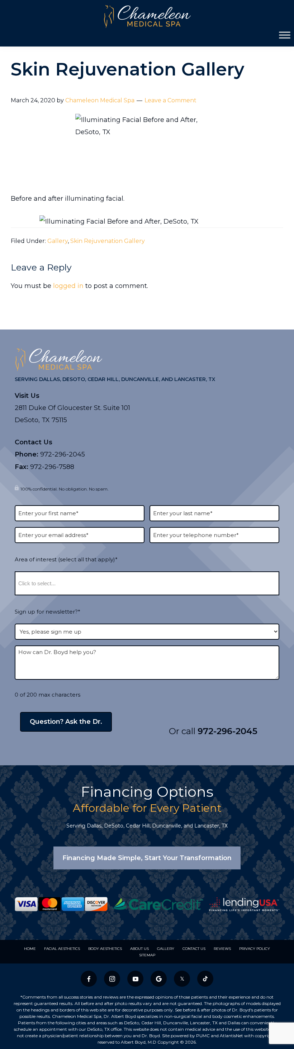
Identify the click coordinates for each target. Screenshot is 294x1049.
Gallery (57, 241)
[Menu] (284, 34)
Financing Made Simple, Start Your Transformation (147, 858)
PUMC (203, 1035)
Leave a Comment (170, 100)
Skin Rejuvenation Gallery (107, 241)
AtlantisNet (231, 1035)
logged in (68, 286)
